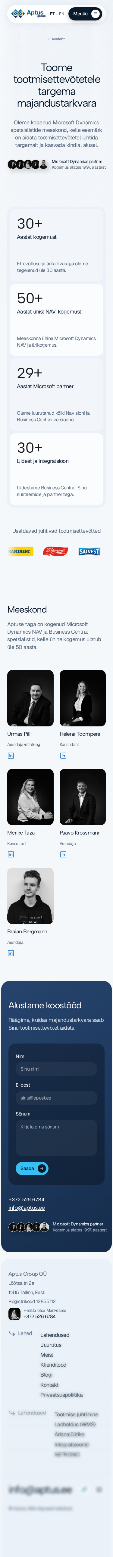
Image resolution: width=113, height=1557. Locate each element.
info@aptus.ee (26, 1207)
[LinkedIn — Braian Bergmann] (10, 953)
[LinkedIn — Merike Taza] (10, 854)
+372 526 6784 (40, 1316)
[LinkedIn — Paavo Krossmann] (63, 854)
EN (61, 14)
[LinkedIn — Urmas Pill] (10, 755)
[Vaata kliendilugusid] (56, 551)
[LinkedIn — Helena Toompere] (63, 755)
